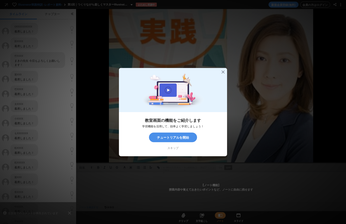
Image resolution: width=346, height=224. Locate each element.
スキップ (173, 148)
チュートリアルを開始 (173, 137)
